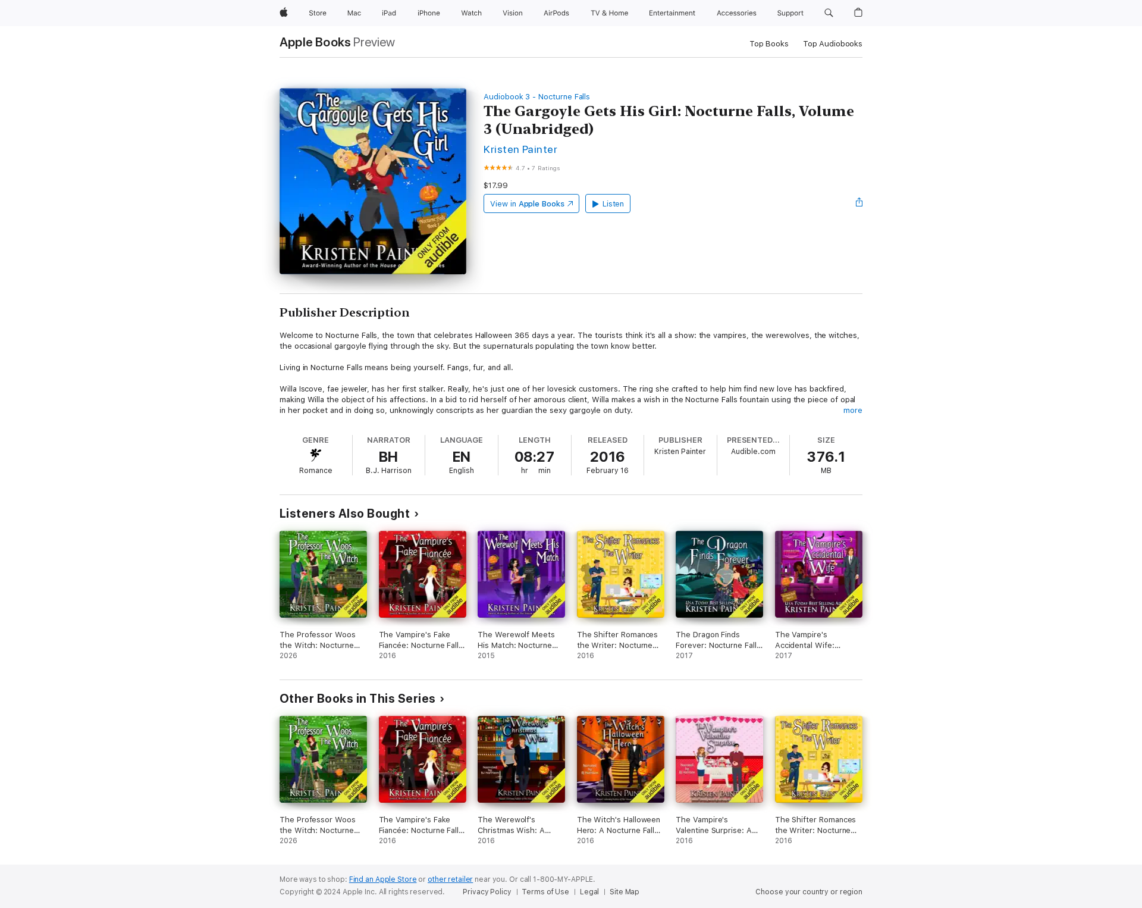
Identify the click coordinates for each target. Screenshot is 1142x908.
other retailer (450, 879)
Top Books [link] (769, 43)
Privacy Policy (487, 892)
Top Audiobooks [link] (832, 43)
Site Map (624, 892)
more (852, 410)
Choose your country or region (808, 892)
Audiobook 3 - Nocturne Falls (537, 96)
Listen (614, 203)
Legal (589, 892)
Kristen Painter (520, 149)
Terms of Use (545, 892)
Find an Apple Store (383, 879)
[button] (829, 13)
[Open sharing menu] (859, 203)
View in (527, 203)
